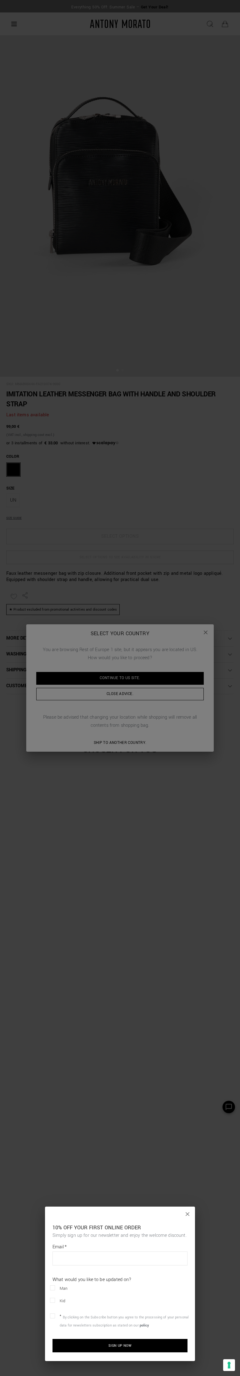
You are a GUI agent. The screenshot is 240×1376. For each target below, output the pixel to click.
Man (64, 1288)
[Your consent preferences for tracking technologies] (229, 1365)
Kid (63, 1301)
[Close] (187, 1214)
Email (59, 1247)
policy (144, 1325)
